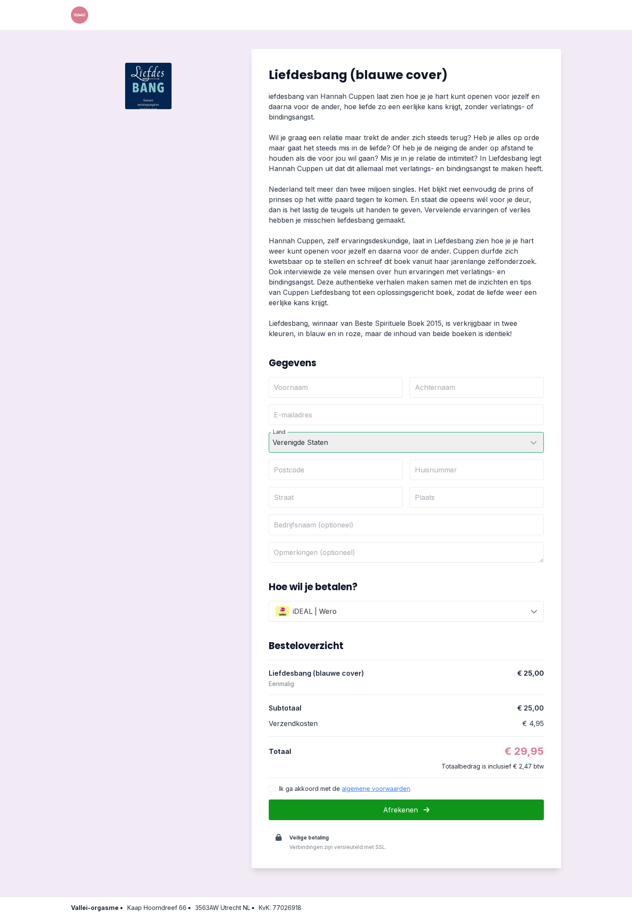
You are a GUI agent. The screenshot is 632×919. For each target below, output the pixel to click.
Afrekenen (401, 810)
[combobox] (406, 611)
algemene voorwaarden (376, 788)
